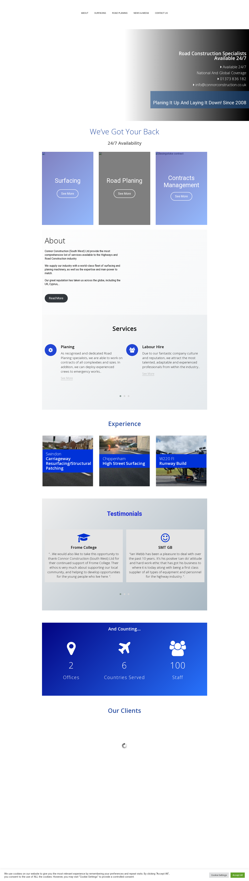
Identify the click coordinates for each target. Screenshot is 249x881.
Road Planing (120, 13)
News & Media (141, 13)
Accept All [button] (238, 875)
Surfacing (100, 13)
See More (67, 193)
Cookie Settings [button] (219, 875)
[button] (120, 396)
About (84, 13)
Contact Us (161, 13)
